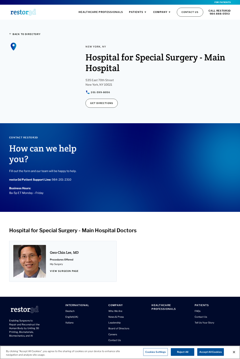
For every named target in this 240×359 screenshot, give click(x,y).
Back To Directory (26, 34)
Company (160, 11)
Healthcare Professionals (101, 11)
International (77, 305)
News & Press (116, 316)
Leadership (114, 322)
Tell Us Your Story (204, 322)
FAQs (197, 311)
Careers (112, 334)
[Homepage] (23, 12)
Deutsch (69, 311)
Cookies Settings (155, 351)
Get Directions (101, 103)
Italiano (69, 322)
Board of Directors (118, 328)
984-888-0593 (220, 13)
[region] (120, 352)
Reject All (182, 351)
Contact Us (190, 12)
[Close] (234, 352)
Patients (136, 11)
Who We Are (115, 311)
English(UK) (71, 316)
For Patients (222, 2)
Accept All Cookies (210, 351)
